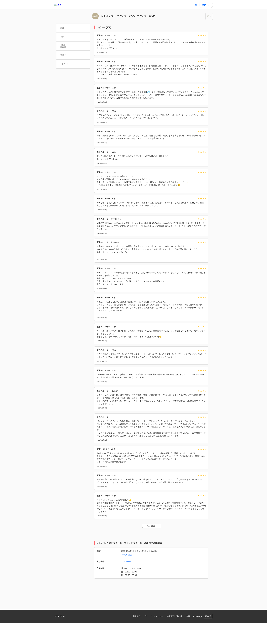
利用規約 (136, 616)
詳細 (62, 28)
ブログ (63, 55)
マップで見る (127, 555)
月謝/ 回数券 (63, 46)
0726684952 (126, 561)
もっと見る (151, 526)
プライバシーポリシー (153, 616)
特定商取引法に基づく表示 (178, 616)
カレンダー (65, 64)
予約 (62, 37)
